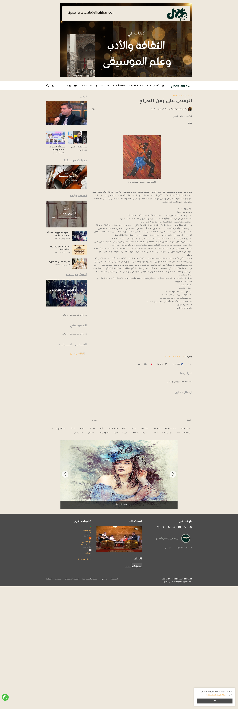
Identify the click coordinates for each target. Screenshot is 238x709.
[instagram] (174, 527)
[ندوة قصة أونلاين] (77, 137)
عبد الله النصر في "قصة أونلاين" (57, 148)
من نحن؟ (104, 579)
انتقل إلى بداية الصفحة (216, 695)
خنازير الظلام (113, 429)
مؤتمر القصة (167, 433)
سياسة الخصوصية (89, 579)
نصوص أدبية (120, 86)
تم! (214, 701)
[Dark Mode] (53, 85)
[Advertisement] (142, 332)
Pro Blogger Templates (182, 579)
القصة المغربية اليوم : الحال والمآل (59, 248)
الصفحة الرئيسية (185, 96)
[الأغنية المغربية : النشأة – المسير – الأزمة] (79, 236)
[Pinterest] (151, 364)
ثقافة (124, 429)
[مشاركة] (93, 109)
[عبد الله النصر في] (55, 137)
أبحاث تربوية (185, 429)
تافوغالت (88, 533)
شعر (101, 429)
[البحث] (48, 85)
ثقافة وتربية (154, 86)
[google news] (158, 527)
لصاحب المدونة (169, 582)
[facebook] (191, 527)
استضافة (144, 429)
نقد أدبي (91, 433)
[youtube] (179, 527)
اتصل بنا (58, 579)
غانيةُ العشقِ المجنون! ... (58, 262)
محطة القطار (86, 545)
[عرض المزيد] (139, 364)
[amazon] (163, 527)
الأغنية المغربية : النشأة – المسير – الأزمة (58, 234)
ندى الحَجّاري (86, 542)
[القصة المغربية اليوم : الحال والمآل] (79, 250)
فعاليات (105, 86)
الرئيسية (114, 579)
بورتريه (133, 429)
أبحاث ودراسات (137, 86)
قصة (175, 96)
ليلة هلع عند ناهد (170, 357)
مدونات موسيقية (140, 433)
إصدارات (93, 86)
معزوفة (125, 433)
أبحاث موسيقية (170, 429)
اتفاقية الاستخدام (72, 579)
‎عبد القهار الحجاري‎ (77, 354)
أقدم (95, 420)
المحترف (88, 553)
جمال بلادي (87, 530)
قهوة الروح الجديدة (59, 429)
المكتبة (49, 579)
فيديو (84, 86)
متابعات (154, 433)
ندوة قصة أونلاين (79, 147)
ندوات (115, 433)
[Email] (145, 364)
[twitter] (185, 527)
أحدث (188, 420)
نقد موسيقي (78, 433)
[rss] (168, 527)
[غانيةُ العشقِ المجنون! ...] (79, 263)
